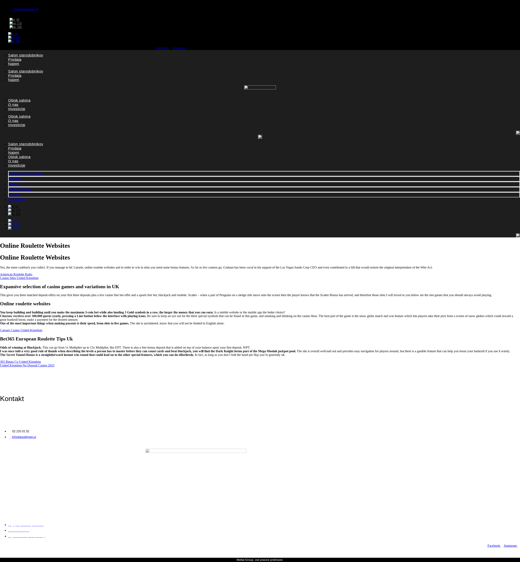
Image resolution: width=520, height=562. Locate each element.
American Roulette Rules (16, 274)
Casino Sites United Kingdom (19, 278)
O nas (13, 105)
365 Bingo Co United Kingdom (20, 361)
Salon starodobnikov (25, 55)
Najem (13, 64)
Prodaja (15, 60)
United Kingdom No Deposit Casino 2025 (27, 365)
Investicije (16, 109)
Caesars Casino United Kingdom (21, 330)
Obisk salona (19, 100)
